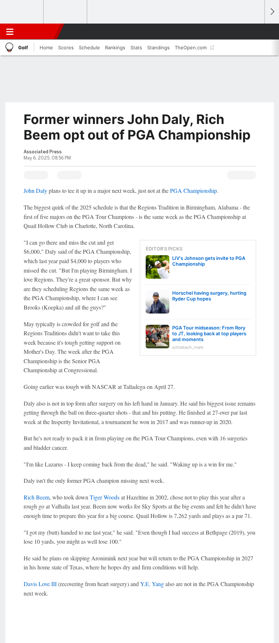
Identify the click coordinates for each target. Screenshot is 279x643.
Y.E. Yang (152, 584)
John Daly (35, 190)
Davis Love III (40, 584)
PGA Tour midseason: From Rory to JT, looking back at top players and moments (209, 333)
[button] (255, 32)
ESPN (38, 32)
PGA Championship (193, 190)
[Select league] (22, 12)
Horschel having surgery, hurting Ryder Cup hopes (209, 296)
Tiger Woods (105, 497)
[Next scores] (271, 12)
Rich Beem (36, 497)
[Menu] (10, 32)
